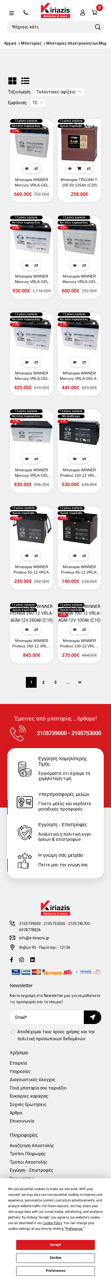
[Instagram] (22, 960)
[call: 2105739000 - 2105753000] (26, 13)
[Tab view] (12, 81)
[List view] (25, 81)
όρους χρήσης (66, 1031)
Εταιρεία (18, 1063)
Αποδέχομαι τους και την (56, 1035)
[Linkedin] (33, 960)
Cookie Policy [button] (52, 1223)
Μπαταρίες (31, 43)
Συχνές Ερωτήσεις (28, 1104)
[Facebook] (11, 960)
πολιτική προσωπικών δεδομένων (51, 1038)
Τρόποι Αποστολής (28, 1162)
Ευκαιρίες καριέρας (29, 1096)
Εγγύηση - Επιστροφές (31, 1170)
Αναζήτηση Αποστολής (32, 1145)
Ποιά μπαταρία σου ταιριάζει (38, 1088)
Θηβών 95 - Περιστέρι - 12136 (44, 947)
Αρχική (10, 43)
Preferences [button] (74, 1229)
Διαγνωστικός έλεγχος (33, 1079)
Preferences (55, 1271)
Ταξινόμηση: (19, 92)
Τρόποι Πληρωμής (28, 1153)
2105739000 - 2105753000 (42, 923)
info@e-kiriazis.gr (34, 938)
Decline (55, 1258)
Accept (55, 1245)
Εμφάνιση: (17, 103)
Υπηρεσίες (20, 1071)
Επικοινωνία (22, 1121)
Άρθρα (16, 1112)
